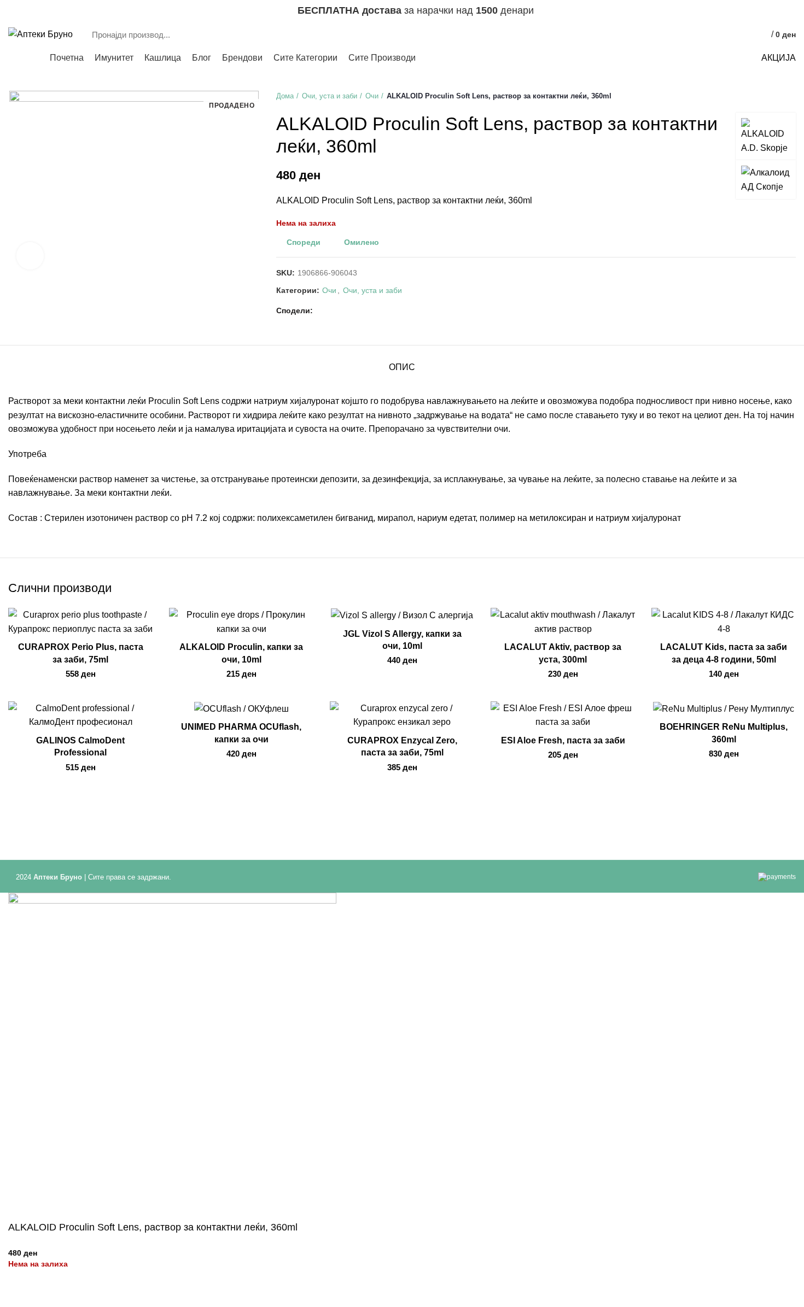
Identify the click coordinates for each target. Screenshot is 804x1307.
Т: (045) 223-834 (106, 11)
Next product (790, 96)
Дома (285, 96)
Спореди (304, 242)
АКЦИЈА (778, 57)
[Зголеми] (30, 255)
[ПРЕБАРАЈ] (688, 34)
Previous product (768, 96)
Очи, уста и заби (329, 96)
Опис (402, 367)
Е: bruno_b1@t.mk (40, 11)
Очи (371, 96)
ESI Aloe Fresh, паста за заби (563, 740)
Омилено (361, 242)
